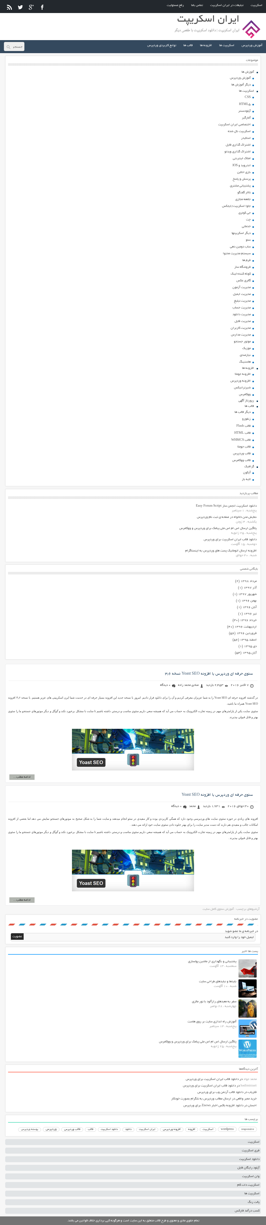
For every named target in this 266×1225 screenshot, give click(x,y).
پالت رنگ (254, 1202)
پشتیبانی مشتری (240, 186)
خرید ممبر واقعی (246, 1098)
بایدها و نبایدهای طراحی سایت (217, 981)
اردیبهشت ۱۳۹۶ (246, 627)
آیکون (247, 472)
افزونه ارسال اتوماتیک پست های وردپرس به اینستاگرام (221, 550)
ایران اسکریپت (147, 1129)
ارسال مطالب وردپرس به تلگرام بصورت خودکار (201, 1098)
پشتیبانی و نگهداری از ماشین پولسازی (212, 961)
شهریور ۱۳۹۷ (247, 594)
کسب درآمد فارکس (247, 1210)
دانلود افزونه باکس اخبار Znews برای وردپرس (213, 1105)
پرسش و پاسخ (242, 179)
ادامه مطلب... (22, 777)
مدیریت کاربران (241, 328)
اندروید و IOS (241, 165)
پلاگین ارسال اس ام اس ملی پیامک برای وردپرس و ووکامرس (218, 528)
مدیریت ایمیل (242, 294)
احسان (252, 1105)
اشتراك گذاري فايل (238, 145)
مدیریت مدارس (241, 335)
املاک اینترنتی (242, 158)
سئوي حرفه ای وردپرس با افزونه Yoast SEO (217, 795)
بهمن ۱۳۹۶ (249, 600)
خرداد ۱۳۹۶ (248, 620)
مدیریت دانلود (241, 314)
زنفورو (246, 419)
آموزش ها (248, 72)
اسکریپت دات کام (248, 1185)
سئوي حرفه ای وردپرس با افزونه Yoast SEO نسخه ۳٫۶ (209, 674)
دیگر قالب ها (243, 412)
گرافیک (249, 466)
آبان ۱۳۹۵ (249, 653)
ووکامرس (245, 394)
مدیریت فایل (243, 321)
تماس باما (197, 5)
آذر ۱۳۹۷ (250, 587)
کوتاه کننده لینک (241, 274)
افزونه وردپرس (240, 381)
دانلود (128, 1129)
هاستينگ (245, 362)
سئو (248, 240)
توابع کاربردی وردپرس (161, 45)
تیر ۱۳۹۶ (250, 613)
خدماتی (246, 226)
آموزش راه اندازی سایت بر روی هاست (212, 1021)
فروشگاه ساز (242, 267)
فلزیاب (252, 1092)
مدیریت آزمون (241, 287)
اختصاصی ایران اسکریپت (234, 124)
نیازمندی (245, 355)
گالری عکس (243, 280)
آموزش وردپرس (252, 45)
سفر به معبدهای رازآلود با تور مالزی (214, 1001)
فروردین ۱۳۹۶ (246, 633)
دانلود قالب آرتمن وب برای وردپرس (220, 1092)
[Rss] (9, 7)
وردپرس (51, 1129)
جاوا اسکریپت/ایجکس (236, 206)
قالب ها (188, 45)
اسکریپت (256, 5)
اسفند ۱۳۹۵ (248, 640)
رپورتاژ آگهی (246, 400)
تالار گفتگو (244, 192)
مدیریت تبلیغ (242, 301)
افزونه (191, 1129)
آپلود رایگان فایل (248, 1168)
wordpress (227, 1129)
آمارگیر (246, 118)
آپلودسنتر (244, 111)
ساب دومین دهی (240, 246)
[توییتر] (20, 7)
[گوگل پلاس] (31, 7)
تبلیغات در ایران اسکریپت (226, 5)
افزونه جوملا (243, 374)
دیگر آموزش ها (241, 84)
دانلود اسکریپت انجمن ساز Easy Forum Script (226, 506)
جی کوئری (244, 213)
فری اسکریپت (251, 1150)
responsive (247, 1129)
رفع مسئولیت (175, 5)
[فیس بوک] (42, 7)
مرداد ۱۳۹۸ (249, 581)
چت (248, 219)
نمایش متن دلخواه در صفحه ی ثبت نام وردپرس (227, 517)
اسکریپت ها (226, 45)
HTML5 (245, 104)
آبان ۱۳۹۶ (249, 607)
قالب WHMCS (241, 440)
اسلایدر (246, 138)
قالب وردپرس (242, 453)
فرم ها (246, 260)
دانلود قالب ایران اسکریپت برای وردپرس (230, 539)
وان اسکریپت (251, 1176)
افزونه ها (206, 45)
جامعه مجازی (243, 199)
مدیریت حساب (241, 307)
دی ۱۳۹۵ (250, 646)
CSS (248, 97)
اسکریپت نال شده (239, 131)
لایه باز (246, 479)
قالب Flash (243, 426)
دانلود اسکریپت (109, 1129)
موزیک (246, 348)
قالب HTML (242, 433)
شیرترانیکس (242, 387)
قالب (90, 1129)
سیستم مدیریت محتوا (237, 253)
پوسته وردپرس (29, 1129)
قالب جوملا (244, 447)
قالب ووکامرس (241, 460)
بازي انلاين (244, 172)
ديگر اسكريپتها (241, 233)
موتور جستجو (242, 341)
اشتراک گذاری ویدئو (237, 151)
